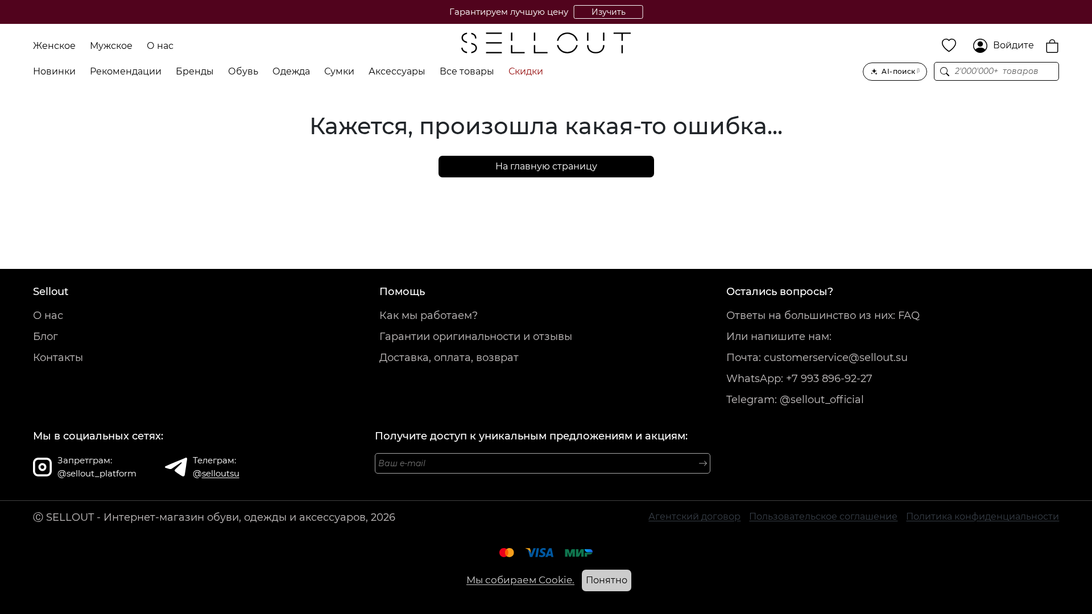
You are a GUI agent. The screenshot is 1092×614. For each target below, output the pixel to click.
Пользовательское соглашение (823, 516)
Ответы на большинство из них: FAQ (823, 315)
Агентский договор (694, 516)
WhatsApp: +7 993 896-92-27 (799, 378)
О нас (160, 45)
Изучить (609, 12)
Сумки (339, 71)
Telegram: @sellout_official (795, 399)
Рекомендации (126, 71)
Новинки (54, 71)
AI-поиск (901, 71)
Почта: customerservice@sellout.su (817, 357)
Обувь (243, 71)
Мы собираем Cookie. (520, 580)
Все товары (467, 71)
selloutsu (220, 473)
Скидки (525, 71)
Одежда (291, 71)
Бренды (195, 71)
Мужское (111, 45)
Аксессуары (397, 71)
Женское (54, 45)
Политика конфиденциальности (982, 516)
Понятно (606, 580)
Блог (45, 336)
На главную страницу (546, 166)
